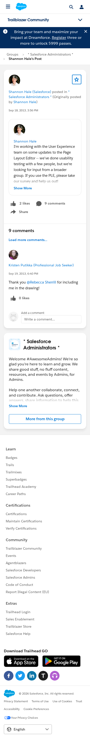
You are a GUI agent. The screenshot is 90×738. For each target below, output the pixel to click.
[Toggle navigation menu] (80, 20)
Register (59, 37)
